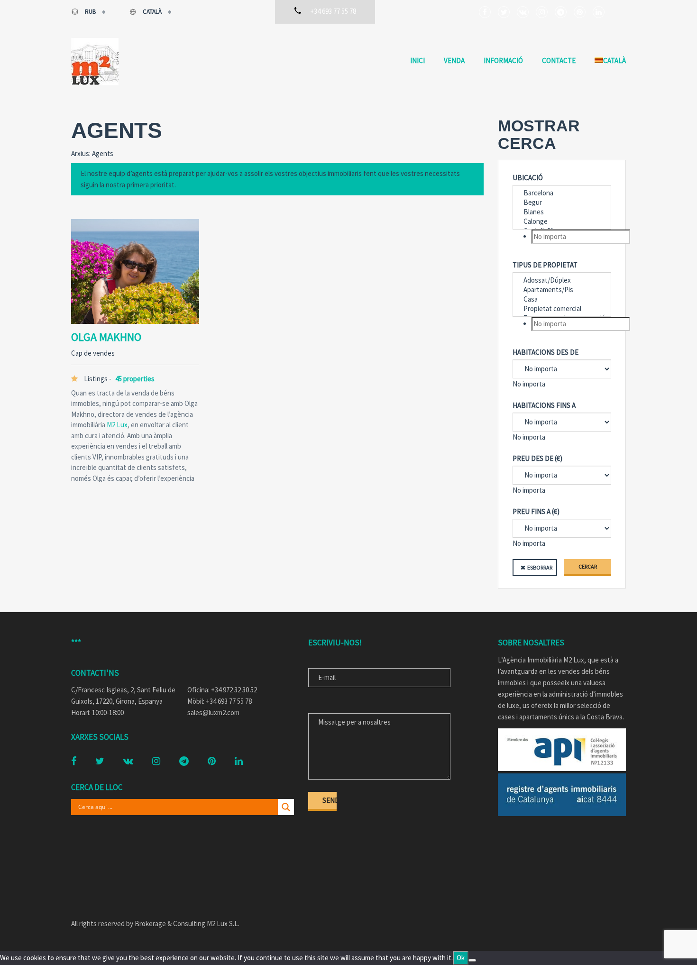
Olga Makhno (106, 337)
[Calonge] (562, 221)
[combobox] (562, 237)
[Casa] (562, 299)
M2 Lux (117, 424)
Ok (461, 957)
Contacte (559, 60)
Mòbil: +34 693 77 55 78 (219, 701)
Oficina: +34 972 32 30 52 (222, 689)
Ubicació (528, 177)
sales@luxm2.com (213, 712)
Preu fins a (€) (536, 511)
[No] (472, 960)
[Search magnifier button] (286, 807)
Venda (454, 60)
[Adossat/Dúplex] (562, 280)
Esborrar (539, 567)
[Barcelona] (562, 193)
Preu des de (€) (537, 458)
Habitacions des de (545, 352)
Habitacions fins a (544, 405)
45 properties (135, 378)
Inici (417, 60)
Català (152, 12)
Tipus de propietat (545, 264)
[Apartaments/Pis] (562, 289)
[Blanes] (562, 212)
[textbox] (581, 237)
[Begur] (562, 202)
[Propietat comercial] (562, 308)
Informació (503, 60)
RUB (90, 12)
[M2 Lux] (95, 61)
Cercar (587, 566)
